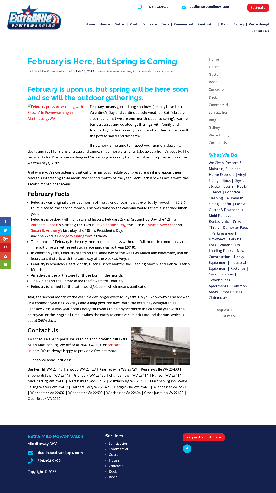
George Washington (73, 236)
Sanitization (207, 24)
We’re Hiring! (259, 24)
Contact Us (260, 31)
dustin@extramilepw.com (209, 6)
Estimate (258, 7)
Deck (165, 24)
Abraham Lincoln (44, 224)
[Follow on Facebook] (187, 448)
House (105, 24)
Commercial (183, 24)
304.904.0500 (158, 6)
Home (90, 24)
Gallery (238, 24)
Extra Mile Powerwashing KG (52, 71)
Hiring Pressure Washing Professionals (124, 71)
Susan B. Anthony (45, 230)
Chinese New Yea (160, 224)
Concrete (149, 24)
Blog (225, 24)
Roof (134, 24)
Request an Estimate (203, 437)
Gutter (119, 24)
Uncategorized (163, 71)
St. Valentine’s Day (110, 224)
